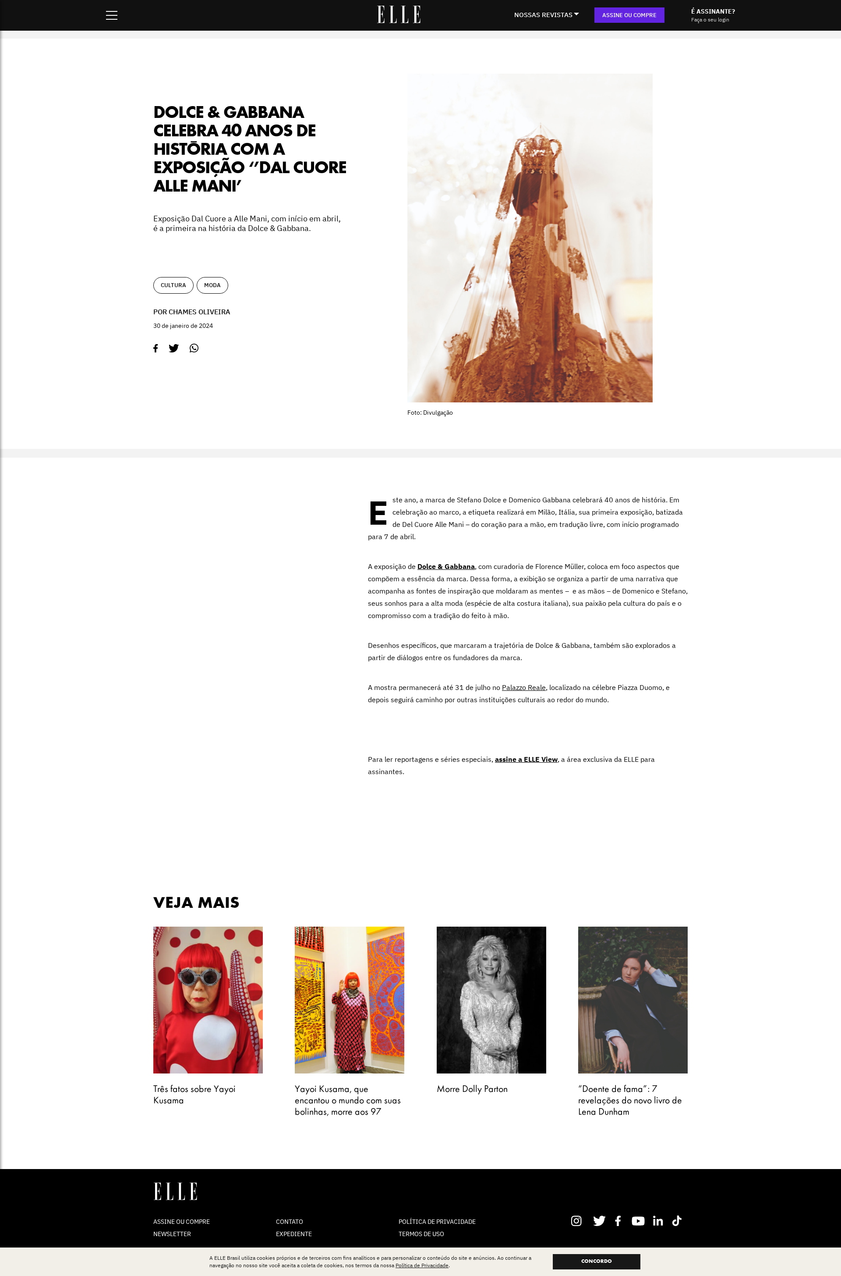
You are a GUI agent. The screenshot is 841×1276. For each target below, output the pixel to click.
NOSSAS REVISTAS (543, 15)
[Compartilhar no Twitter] (174, 348)
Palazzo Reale (524, 687)
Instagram (580, 1221)
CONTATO (289, 1222)
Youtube (639, 1221)
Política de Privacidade (422, 1265)
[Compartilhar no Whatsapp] (194, 348)
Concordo (596, 1261)
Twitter (600, 1221)
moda (212, 285)
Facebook (620, 1221)
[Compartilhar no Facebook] (155, 348)
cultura (173, 285)
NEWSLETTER (172, 1234)
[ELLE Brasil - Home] (398, 20)
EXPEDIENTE (294, 1234)
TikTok (679, 1221)
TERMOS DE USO (421, 1234)
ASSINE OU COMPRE (629, 15)
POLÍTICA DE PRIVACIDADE (437, 1222)
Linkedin (659, 1221)
